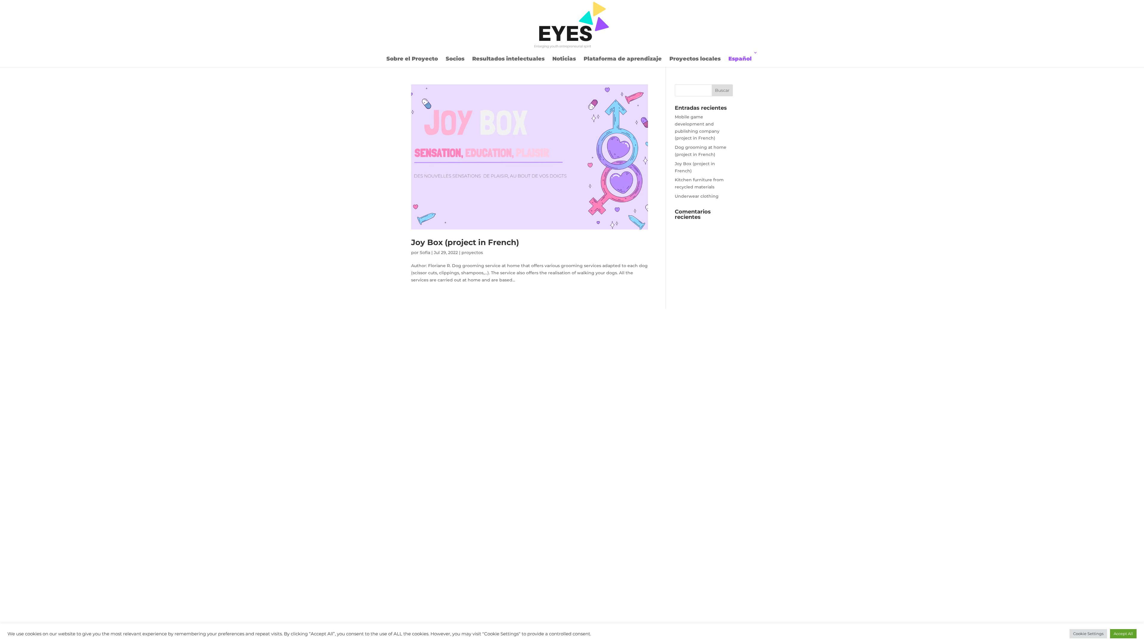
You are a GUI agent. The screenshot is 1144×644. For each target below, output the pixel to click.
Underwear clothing (697, 196)
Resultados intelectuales (508, 58)
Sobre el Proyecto (412, 58)
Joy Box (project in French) (465, 242)
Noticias (564, 58)
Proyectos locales (695, 58)
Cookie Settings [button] (1088, 633)
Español (740, 58)
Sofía (425, 252)
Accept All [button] (1123, 633)
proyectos (472, 252)
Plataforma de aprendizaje (623, 58)
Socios (455, 58)
